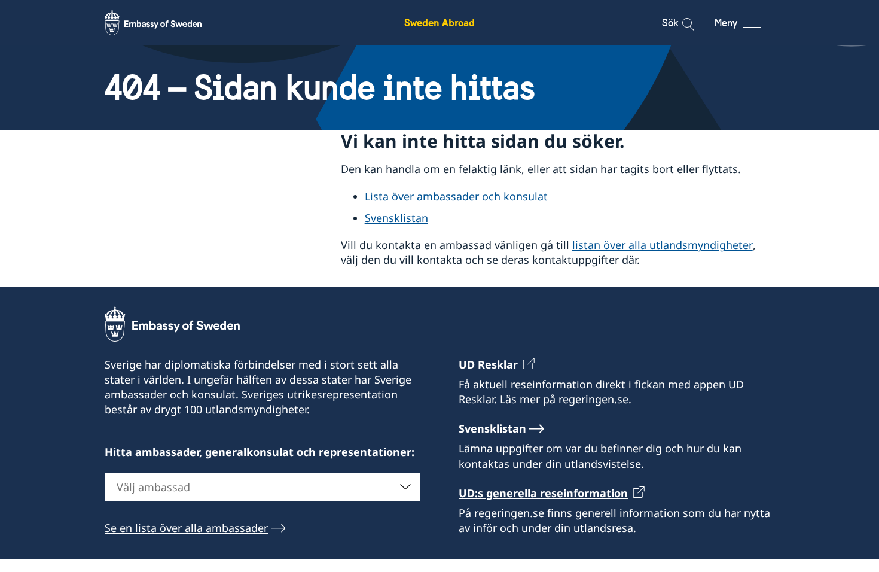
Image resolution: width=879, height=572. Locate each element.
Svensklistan (396, 218)
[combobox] (262, 487)
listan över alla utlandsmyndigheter (662, 245)
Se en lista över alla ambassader (186, 528)
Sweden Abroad (439, 22)
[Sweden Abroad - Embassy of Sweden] (164, 23)
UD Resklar (488, 364)
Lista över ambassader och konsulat (456, 196)
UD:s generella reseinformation (543, 493)
